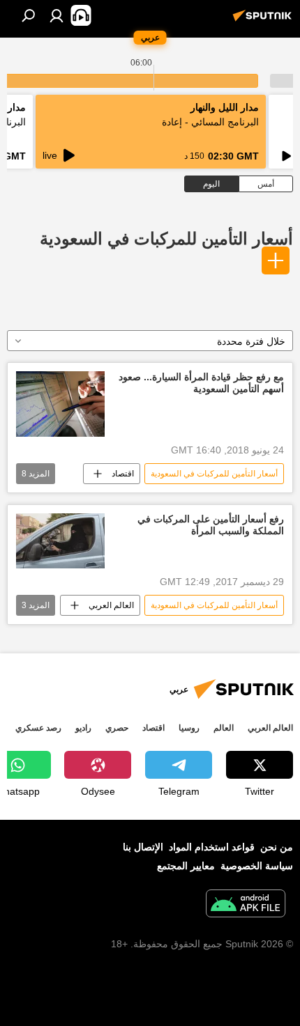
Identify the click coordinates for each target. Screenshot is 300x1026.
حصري (116, 728)
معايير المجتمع (186, 865)
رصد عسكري (38, 728)
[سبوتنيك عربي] (264, 20)
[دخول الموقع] (56, 15)
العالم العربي (111, 605)
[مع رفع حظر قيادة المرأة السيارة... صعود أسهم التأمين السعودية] (60, 404)
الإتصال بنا (143, 847)
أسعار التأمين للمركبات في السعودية (166, 238)
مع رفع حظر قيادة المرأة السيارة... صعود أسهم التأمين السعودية (201, 382)
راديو (83, 728)
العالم (223, 728)
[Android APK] (245, 905)
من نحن (276, 847)
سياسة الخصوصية (256, 865)
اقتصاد (123, 474)
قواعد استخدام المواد (212, 847)
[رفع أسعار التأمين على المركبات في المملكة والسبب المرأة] (60, 540)
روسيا (189, 728)
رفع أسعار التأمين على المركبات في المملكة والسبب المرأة (210, 524)
